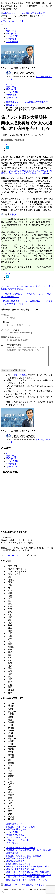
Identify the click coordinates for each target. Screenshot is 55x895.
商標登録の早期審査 (15, 861)
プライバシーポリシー (16, 837)
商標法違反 (19, 140)
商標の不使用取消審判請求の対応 (21, 869)
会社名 (5, 322)
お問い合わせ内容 (11, 345)
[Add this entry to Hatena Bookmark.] (7, 148)
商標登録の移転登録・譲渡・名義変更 (23, 856)
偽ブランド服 (41, 286)
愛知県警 (12, 289)
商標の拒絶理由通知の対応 (18, 864)
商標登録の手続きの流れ (17, 829)
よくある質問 (12, 36)
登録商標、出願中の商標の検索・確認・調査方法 (28, 850)
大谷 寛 (13, 214)
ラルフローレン (27, 286)
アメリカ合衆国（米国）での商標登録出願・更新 (28, 874)
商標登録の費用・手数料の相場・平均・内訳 (26, 880)
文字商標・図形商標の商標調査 (20, 848)
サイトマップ (12, 843)
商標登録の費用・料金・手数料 (20, 827)
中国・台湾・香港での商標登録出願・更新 (25, 877)
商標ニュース (7, 140)
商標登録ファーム (14, 824)
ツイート (10, 145)
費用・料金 (11, 31)
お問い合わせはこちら (11, 21)
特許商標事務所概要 (15, 835)
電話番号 (10, 337)
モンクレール (13, 286)
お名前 (5, 315)
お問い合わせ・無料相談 (17, 840)
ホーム (9, 28)
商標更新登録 (12, 853)
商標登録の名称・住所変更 (18, 858)
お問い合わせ (12, 42)
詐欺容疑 (21, 289)
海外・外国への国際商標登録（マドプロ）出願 (27, 872)
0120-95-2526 (20, 375)
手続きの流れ (12, 33)
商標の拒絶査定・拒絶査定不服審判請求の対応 (27, 866)
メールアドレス (10, 330)
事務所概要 (11, 39)
